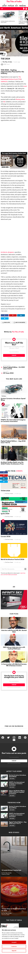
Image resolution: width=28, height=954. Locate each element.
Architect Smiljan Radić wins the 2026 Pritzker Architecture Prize (12, 463)
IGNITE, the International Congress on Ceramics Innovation (13, 420)
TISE (19, 79)
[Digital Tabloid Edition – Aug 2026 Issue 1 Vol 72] (14, 432)
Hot (16, 6)
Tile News (3, 396)
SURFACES (4, 81)
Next (27, 17)
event (25, 86)
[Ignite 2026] (14, 504)
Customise (14, 946)
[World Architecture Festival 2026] (14, 550)
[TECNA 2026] (14, 481)
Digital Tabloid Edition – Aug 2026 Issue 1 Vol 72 (17, 822)
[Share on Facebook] (5, 315)
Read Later (7, 322)
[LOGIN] (26, 8)
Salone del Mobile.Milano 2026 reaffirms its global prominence (17, 792)
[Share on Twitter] (5, 318)
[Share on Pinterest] (13, 315)
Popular (11, 6)
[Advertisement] (14, 137)
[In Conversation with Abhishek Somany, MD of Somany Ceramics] (14, 657)
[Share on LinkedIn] (21, 315)
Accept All (14, 942)
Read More (12, 778)
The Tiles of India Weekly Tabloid (9, 438)
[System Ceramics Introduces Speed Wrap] (9, 15)
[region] (14, 941)
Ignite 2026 (5, 513)
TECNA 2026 (5, 490)
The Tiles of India (14, 2)
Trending (22, 6)
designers (11, 252)
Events (19, 471)
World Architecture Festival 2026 (12, 559)
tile (4, 102)
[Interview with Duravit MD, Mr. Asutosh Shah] (14, 623)
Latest (4, 6)
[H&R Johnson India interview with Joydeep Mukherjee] (14, 640)
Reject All (14, 950)
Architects (4, 252)
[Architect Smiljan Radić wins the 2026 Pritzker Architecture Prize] (14, 453)
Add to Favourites (20, 322)
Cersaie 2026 (5, 536)
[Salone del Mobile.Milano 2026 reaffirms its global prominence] (4, 792)
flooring (18, 99)
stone (23, 99)
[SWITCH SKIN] (24, 8)
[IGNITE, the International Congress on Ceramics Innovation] (14, 410)
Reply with (25, 569)
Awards (3, 459)
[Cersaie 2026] (14, 527)
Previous (1, 17)
